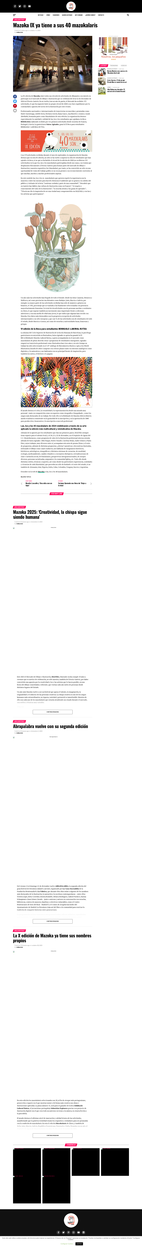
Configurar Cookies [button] (67, 1244)
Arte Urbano (79, 15)
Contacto (101, 15)
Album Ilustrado (67, 15)
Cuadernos (56, 15)
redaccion (19, 32)
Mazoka (41, 472)
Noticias (40, 15)
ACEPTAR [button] (79, 1244)
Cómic (48, 15)
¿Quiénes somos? (90, 15)
